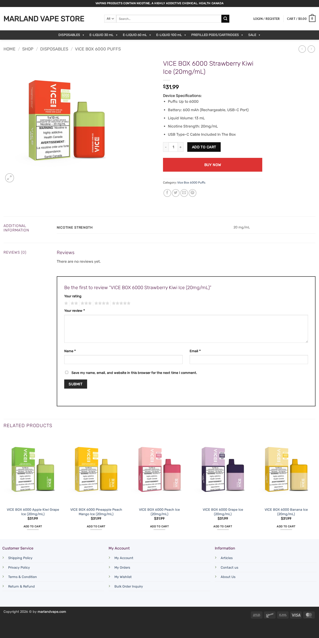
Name (70, 351)
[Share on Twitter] (176, 193)
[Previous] (3, 486)
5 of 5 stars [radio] (120, 303)
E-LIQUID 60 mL (135, 35)
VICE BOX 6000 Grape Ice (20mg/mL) (223, 512)
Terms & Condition (22, 577)
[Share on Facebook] (167, 193)
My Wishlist (123, 577)
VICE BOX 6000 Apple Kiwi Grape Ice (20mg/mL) (33, 512)
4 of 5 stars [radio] (101, 303)
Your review (74, 311)
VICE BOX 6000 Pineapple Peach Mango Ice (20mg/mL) (96, 512)
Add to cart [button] (33, 526)
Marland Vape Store (44, 18)
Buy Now (212, 165)
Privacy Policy (19, 568)
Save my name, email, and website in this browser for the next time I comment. (134, 373)
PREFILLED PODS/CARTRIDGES (215, 35)
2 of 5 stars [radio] (73, 303)
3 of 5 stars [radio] (85, 303)
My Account (123, 558)
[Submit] (225, 19)
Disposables (54, 49)
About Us (228, 577)
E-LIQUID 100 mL (169, 35)
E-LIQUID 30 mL (101, 35)
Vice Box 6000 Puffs (98, 49)
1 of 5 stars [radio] (65, 303)
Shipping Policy (20, 558)
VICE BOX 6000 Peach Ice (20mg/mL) (159, 512)
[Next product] (302, 49)
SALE (252, 35)
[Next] (315, 486)
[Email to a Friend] (184, 193)
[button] (266, 18)
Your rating (73, 296)
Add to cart (204, 147)
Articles (227, 558)
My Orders (122, 568)
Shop (27, 49)
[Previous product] (311, 49)
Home (9, 49)
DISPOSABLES (69, 35)
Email (195, 351)
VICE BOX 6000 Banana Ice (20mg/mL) (286, 512)
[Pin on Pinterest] (192, 193)
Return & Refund (21, 586)
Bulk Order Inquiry (128, 586)
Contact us (229, 568)
